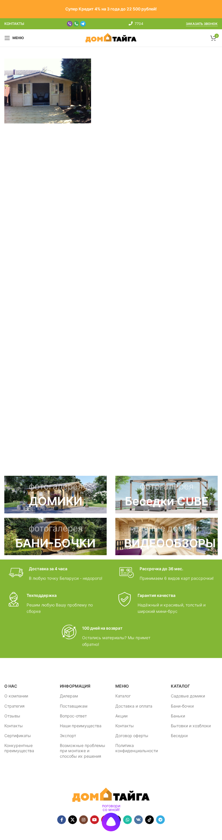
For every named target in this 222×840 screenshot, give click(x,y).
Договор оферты (131, 735)
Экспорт (68, 735)
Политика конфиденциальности (136, 748)
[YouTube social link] (94, 819)
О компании (16, 695)
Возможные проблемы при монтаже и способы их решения (82, 750)
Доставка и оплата (133, 706)
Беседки (179, 735)
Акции (121, 715)
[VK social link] (138, 819)
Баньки (178, 715)
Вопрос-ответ (73, 715)
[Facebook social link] (61, 819)
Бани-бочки (182, 706)
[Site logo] (111, 37)
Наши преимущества (80, 725)
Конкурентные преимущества (19, 748)
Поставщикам (74, 706)
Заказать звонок (202, 24)
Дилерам (69, 695)
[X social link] (72, 819)
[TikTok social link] (149, 819)
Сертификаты (17, 735)
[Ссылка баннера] (55, 494)
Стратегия (14, 706)
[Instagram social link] (83, 819)
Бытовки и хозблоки (191, 725)
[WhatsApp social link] (127, 819)
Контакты (13, 725)
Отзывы (12, 715)
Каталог (123, 695)
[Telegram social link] (160, 819)
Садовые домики (188, 695)
